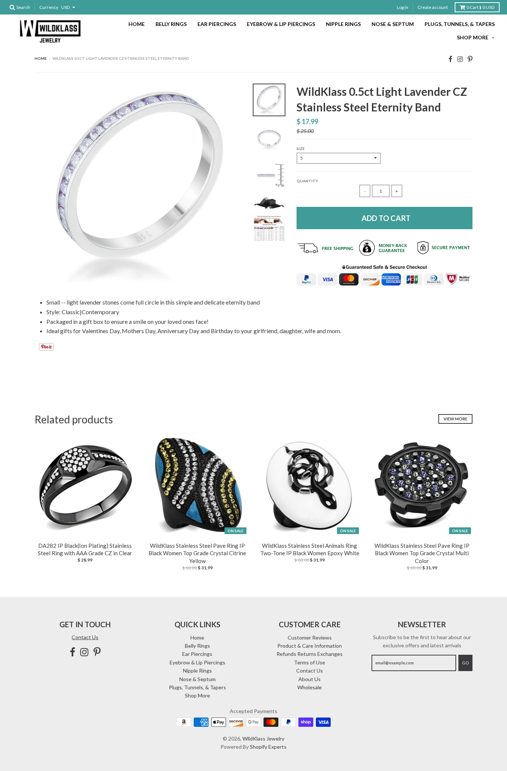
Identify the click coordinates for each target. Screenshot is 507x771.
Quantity (307, 181)
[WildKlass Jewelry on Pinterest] (470, 58)
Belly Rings (171, 24)
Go (465, 662)
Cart (480, 7)
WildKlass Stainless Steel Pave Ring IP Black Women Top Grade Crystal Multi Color (422, 553)
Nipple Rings (343, 24)
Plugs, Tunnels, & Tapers (460, 24)
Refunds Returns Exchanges (310, 654)
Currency (48, 7)
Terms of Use (309, 662)
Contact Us (85, 637)
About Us (309, 679)
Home (136, 24)
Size (301, 148)
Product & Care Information (309, 645)
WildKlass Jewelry (263, 738)
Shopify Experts (268, 747)
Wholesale (309, 687)
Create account (433, 7)
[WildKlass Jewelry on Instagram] (460, 58)
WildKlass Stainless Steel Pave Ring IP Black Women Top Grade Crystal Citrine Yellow (197, 553)
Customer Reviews (310, 637)
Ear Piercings (216, 24)
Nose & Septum (393, 24)
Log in (402, 7)
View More (455, 418)
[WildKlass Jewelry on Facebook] (450, 58)
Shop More (473, 37)
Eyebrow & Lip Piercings (281, 24)
